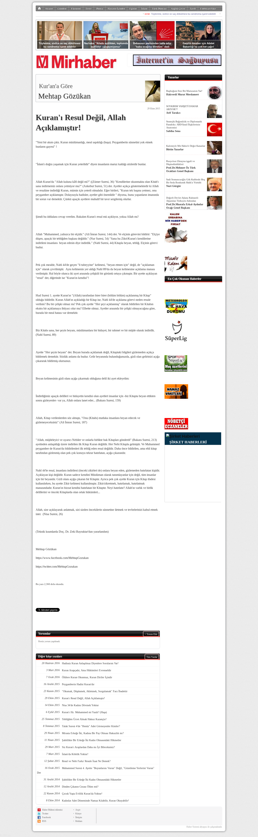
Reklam (78, 821)
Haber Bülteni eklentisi (52, 809)
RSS (44, 821)
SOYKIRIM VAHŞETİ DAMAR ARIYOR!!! (182, 108)
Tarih (193, 8)
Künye (78, 813)
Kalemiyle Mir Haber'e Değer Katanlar (185, 145)
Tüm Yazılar (152, 657)
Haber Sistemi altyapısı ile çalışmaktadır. (204, 826)
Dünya (99, 8)
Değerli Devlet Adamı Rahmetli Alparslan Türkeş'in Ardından (182, 199)
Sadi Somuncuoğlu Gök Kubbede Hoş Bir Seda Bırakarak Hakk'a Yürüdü (185, 181)
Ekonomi (76, 8)
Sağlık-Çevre (178, 8)
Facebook (46, 817)
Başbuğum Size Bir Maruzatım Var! (184, 90)
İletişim (78, 817)
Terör (88, 8)
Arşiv (77, 809)
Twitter (45, 813)
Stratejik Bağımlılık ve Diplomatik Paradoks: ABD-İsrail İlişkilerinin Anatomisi (184, 124)
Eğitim (133, 8)
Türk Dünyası (159, 8)
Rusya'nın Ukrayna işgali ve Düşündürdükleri (180, 163)
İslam (144, 8)
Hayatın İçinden (116, 8)
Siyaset (49, 8)
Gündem (61, 8)
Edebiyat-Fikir (208, 8)
